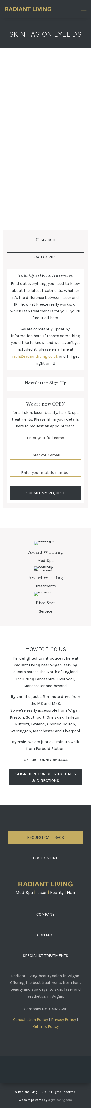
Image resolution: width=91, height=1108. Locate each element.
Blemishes (68, 136)
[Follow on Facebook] (31, 1068)
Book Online (45, 858)
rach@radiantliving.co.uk (35, 356)
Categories (45, 257)
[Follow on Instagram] (45, 1068)
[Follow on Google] (60, 1068)
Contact (45, 935)
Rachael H (22, 136)
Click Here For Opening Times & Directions (45, 777)
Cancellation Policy (30, 1019)
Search (48, 239)
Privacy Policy (63, 1019)
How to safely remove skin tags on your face (45, 127)
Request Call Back (45, 837)
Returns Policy (45, 1026)
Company (45, 914)
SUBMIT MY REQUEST (45, 493)
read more (21, 198)
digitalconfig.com (60, 1100)
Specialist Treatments (45, 955)
